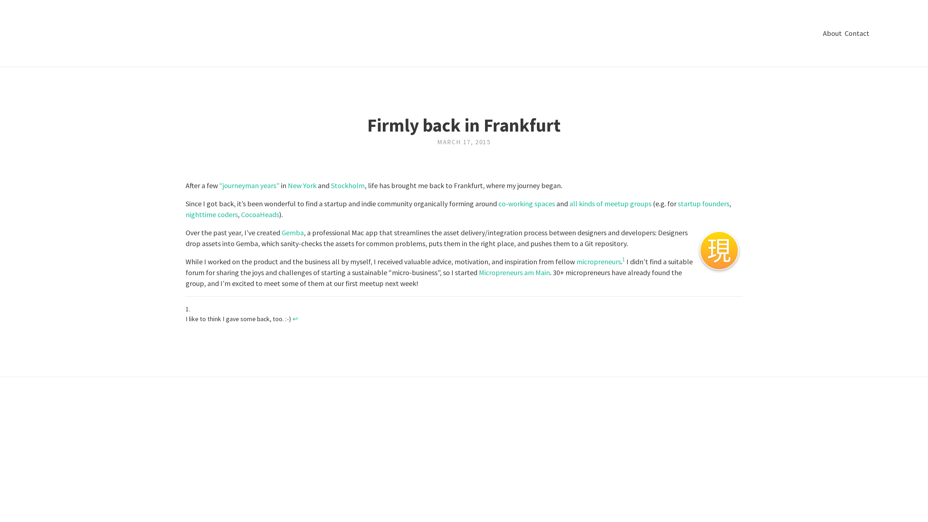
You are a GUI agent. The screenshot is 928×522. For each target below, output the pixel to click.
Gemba (293, 232)
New (295, 185)
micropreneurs (598, 261)
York (309, 185)
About (832, 33)
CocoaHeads (260, 214)
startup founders (703, 203)
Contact (857, 33)
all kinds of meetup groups (610, 203)
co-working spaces (526, 203)
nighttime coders (212, 214)
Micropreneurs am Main (514, 272)
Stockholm (348, 185)
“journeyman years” (249, 185)
